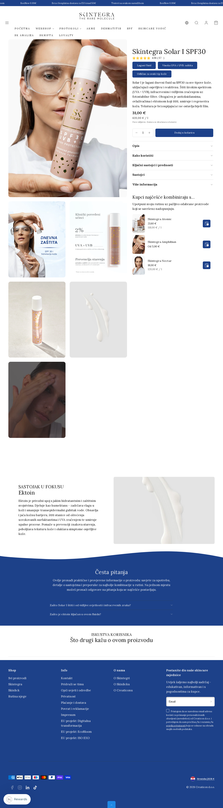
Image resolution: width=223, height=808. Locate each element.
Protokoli (69, 28)
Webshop (44, 28)
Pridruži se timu (72, 684)
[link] (187, 22)
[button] (7, 23)
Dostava (150, 122)
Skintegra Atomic (160, 219)
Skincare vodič (152, 28)
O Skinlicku (122, 684)
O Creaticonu (123, 690)
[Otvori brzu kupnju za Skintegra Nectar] (206, 265)
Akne (91, 28)
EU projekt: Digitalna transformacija (76, 723)
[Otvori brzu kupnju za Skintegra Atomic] (206, 223)
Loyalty (66, 35)
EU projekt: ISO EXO (75, 738)
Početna (22, 28)
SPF (130, 28)
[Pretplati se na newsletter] (211, 701)
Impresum (68, 715)
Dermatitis (111, 28)
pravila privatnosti (176, 725)
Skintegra (15, 684)
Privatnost (68, 696)
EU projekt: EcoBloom (76, 732)
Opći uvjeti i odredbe (76, 690)
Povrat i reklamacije (75, 709)
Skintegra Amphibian (162, 242)
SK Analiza (24, 35)
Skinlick (14, 690)
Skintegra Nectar (160, 260)
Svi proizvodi (17, 678)
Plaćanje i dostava (73, 703)
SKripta (46, 35)
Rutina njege (17, 696)
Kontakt (66, 678)
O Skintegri (122, 678)
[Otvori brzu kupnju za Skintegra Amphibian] (206, 244)
